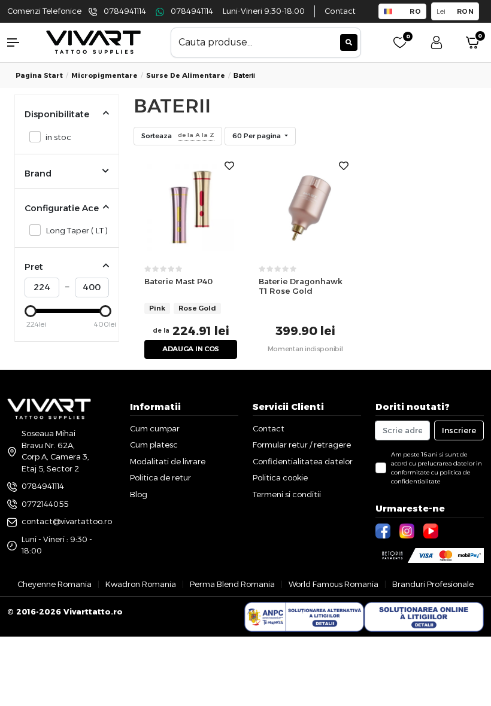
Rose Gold (197, 308)
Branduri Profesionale (433, 584)
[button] (20, 42)
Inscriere (459, 430)
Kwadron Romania (140, 584)
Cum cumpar (155, 428)
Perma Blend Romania (232, 584)
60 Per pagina (257, 136)
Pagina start (39, 75)
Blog (138, 494)
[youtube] (432, 530)
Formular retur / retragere (302, 444)
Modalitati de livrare (167, 461)
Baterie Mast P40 (178, 281)
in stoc (58, 137)
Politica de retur (160, 477)
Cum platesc (154, 444)
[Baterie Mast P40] (190, 206)
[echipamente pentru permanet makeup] (93, 41)
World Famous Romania (333, 584)
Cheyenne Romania (54, 584)
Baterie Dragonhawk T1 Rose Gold (301, 286)
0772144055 (45, 504)
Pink (157, 308)
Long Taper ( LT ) (77, 230)
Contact (340, 11)
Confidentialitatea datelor (303, 461)
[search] (348, 42)
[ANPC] (304, 617)
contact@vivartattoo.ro (67, 521)
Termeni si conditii (287, 494)
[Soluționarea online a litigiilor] (424, 617)
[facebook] (384, 530)
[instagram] (408, 530)
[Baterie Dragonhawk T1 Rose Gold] (305, 206)
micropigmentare (104, 75)
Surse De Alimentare (185, 75)
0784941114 (125, 11)
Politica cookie (280, 477)
